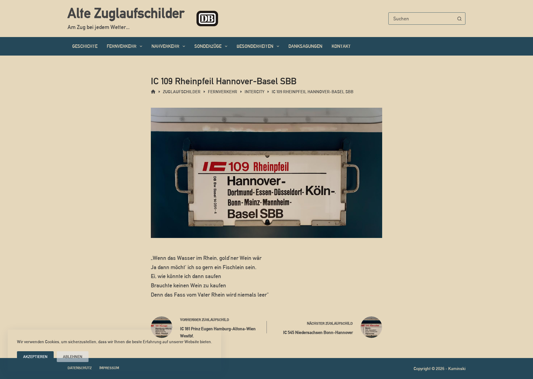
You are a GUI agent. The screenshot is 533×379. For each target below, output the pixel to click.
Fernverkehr (121, 46)
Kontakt (341, 46)
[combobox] (421, 18)
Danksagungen (305, 46)
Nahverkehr (165, 46)
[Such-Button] (459, 18)
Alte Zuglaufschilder (126, 13)
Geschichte (84, 46)
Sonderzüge (207, 46)
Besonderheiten (255, 46)
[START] (153, 92)
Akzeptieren (35, 356)
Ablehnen (72, 356)
